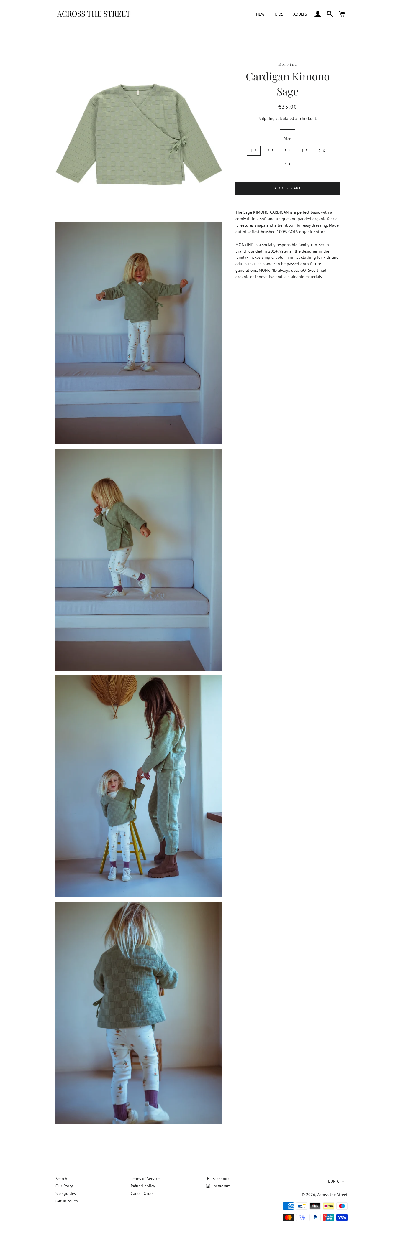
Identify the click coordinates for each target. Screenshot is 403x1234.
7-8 (287, 163)
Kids (279, 14)
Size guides (65, 1193)
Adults (300, 14)
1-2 (253, 150)
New (260, 14)
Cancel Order (142, 1193)
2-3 (270, 150)
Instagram (220, 1186)
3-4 (287, 150)
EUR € (333, 1181)
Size (287, 138)
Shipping (266, 118)
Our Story (64, 1186)
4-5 (304, 150)
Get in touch (66, 1201)
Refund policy (143, 1186)
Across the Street (332, 1194)
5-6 (321, 150)
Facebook (220, 1178)
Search (61, 1178)
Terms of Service (145, 1178)
